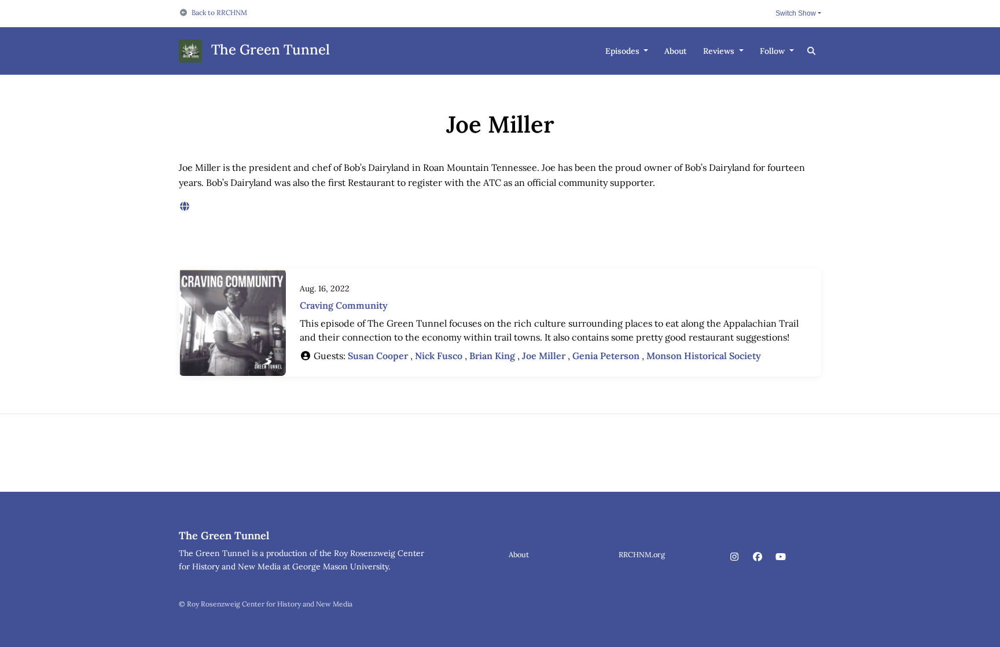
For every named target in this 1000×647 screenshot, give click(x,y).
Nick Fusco (438, 355)
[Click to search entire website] (812, 51)
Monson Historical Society (703, 355)
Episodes (623, 51)
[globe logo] (184, 206)
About (675, 51)
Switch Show (795, 13)
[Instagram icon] (734, 556)
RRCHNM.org (642, 555)
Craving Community (344, 305)
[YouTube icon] (780, 556)
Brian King (492, 355)
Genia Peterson (605, 355)
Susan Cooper (378, 355)
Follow (773, 51)
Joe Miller (543, 355)
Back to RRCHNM (219, 12)
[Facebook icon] (757, 556)
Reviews (720, 51)
